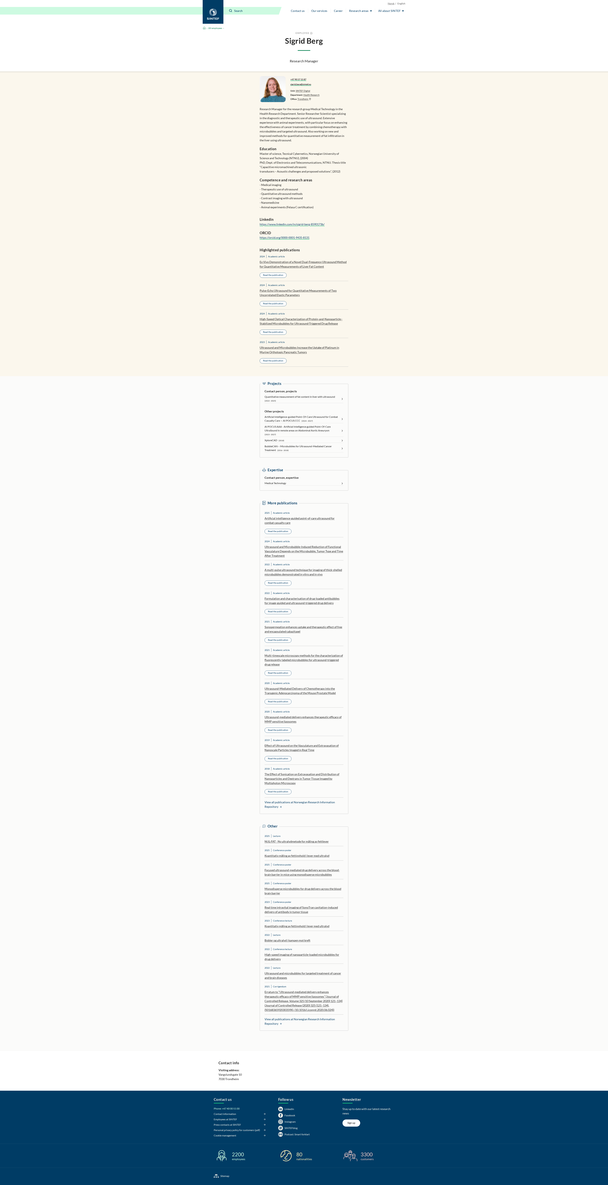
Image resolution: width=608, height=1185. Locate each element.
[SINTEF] (213, 12)
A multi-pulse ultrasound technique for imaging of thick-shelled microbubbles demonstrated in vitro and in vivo (303, 572)
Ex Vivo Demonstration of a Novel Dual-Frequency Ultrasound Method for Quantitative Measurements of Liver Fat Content (303, 264)
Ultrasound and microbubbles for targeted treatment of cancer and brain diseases (303, 975)
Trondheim (303, 99)
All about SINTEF (389, 11)
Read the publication (273, 275)
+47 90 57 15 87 (298, 79)
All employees (215, 28)
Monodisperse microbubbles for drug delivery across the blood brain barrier (303, 891)
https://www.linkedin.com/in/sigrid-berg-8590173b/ (292, 224)
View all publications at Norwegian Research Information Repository (300, 804)
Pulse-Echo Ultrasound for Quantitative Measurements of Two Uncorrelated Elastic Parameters (298, 293)
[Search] (230, 10)
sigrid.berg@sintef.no (300, 84)
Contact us (298, 11)
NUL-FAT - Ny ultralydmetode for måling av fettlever (297, 841)
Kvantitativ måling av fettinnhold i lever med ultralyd (297, 855)
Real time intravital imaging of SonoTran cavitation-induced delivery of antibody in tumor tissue (301, 910)
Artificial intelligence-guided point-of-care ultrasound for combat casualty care (300, 520)
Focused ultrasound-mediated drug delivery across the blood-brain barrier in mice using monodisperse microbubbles (302, 872)
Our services (319, 11)
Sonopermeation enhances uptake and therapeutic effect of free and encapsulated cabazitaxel (303, 629)
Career (338, 11)
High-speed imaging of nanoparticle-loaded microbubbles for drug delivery (302, 957)
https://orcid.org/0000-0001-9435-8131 (284, 237)
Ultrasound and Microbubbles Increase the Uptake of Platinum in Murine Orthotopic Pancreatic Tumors (299, 350)
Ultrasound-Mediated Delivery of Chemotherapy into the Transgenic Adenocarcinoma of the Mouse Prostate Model (300, 691)
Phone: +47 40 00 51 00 (227, 1108)
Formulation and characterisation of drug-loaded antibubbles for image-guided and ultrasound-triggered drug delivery (302, 601)
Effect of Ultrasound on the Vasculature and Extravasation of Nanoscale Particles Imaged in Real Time (302, 748)
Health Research (311, 95)
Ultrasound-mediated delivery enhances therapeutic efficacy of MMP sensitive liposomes (303, 719)
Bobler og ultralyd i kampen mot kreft (287, 940)
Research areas (359, 11)
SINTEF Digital (303, 90)
